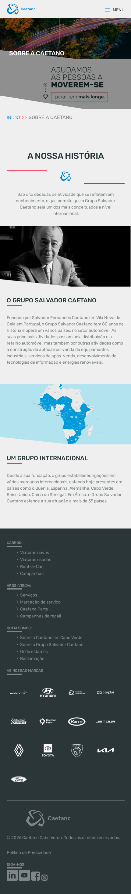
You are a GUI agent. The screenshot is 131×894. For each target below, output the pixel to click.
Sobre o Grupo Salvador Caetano (51, 644)
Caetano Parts (34, 609)
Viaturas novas (34, 552)
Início (14, 117)
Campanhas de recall (40, 616)
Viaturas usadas (35, 559)
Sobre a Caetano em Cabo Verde (51, 637)
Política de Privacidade (29, 852)
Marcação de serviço (40, 602)
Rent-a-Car (31, 566)
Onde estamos (34, 651)
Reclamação (32, 658)
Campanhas (32, 573)
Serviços (28, 595)
